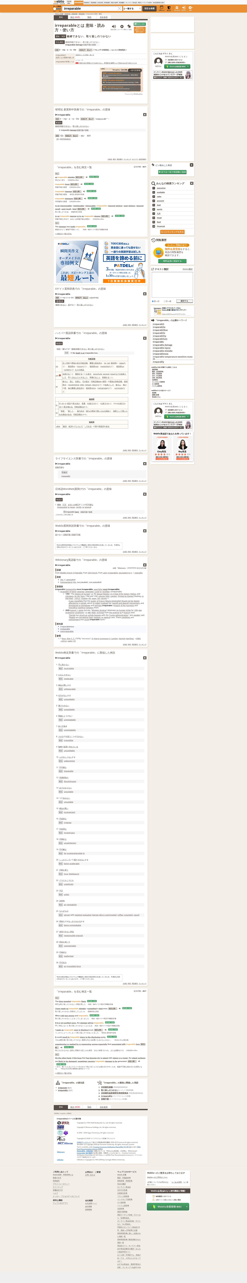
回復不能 (80, 130)
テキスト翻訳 (162, 269)
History (126, 594)
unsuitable (68, 791)
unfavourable (70, 689)
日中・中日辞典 (157, 375)
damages (69, 199)
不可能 (77, 534)
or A (112, 594)
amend (88, 507)
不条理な (63, 829)
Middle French (66, 573)
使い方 (169, 10)
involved (104, 603)
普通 (83, 403)
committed (92, 1009)
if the (74, 1058)
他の (70, 388)
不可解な (63, 849)
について (79, 426)
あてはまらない (65, 788)
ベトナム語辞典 (157, 386)
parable (79, 573)
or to (79, 216)
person (67, 915)
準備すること (95, 377)
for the (77, 596)
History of (79, 594)
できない (67, 126)
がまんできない (64, 675)
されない (81, 860)
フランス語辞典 (123, 1196)
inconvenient (69, 812)
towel (125, 1058)
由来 (123, 374)
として (111, 385)
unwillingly (68, 884)
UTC (142, 568)
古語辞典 (155, 380)
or (83, 507)
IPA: (62, 580)
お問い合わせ (90, 1175)
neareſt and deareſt (120, 603)
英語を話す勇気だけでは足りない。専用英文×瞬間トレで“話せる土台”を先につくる (108, 63)
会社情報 (88, 1206)
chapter (84, 598)
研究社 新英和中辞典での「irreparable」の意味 (82, 109)
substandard (74, 619)
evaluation (87, 915)
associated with (119, 1044)
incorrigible (69, 668)
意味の (112, 381)
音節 (57, 136)
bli (82, 136)
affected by (73, 603)
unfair (66, 894)
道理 (65, 747)
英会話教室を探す (158, 2)
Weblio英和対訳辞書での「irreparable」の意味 (82, 525)
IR (58, 139)
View (116, 594)
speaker (136, 615)
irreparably (65, 476)
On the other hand (63, 1058)
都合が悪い (62, 685)
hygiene (97, 617)
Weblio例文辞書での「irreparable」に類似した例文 (85, 652)
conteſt (83, 603)
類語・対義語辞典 (124, 1178)
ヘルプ (55, 1193)
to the (88, 1037)
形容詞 (101, 426)
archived (100, 612)
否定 (68, 363)
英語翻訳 (122, 2)
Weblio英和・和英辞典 (85, 1151)
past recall (66, 209)
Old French (92, 573)
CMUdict (60, 1160)
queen (93, 601)
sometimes (82, 1061)
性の (66, 777)
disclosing (95, 1037)
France (102, 601)
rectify (78, 507)
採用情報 (88, 1209)
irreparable (81, 1153)
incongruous (69, 832)
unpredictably (70, 946)
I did (62, 1016)
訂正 (64, 504)
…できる (88, 426)
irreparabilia (159, 327)
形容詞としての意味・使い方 (85, 55)
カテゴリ (135, 159)
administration (121, 615)
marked (72, 1044)
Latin (105, 573)
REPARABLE (65, 139)
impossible (62, 507)
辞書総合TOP (58, 1190)
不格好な (63, 952)
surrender (118, 388)
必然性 (62, 901)
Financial (161, 226)
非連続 (62, 777)
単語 (82, 370)
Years (82, 596)
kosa (79, 1058)
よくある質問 (177, 1182)
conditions (79, 612)
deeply (136, 601)
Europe (87, 594)
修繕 (57, 126)
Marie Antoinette (113, 601)
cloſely (97, 603)
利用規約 (56, 1181)
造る (107, 426)
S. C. (73, 638)
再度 (62, 411)
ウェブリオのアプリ (60, 1203)
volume (102, 596)
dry (98, 1058)
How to (97, 638)
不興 (61, 870)
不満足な (63, 839)
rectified (105, 591)
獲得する (78, 374)
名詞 (70, 426)
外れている (73, 747)
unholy (91, 615)
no (105, 363)
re (91, 297)
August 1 (74, 610)
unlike (67, 370)
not (108, 363)
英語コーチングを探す (145, 2)
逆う (69, 736)
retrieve (119, 206)
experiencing (61, 1044)
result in (66, 1037)
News (93, 612)
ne (57, 366)
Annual (100, 594)
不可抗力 (63, 962)
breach (117, 605)
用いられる (101, 411)
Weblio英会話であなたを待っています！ (172, 433)
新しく (70, 411)
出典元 (110, 159)
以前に (78, 381)
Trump (112, 615)
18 (137, 568)
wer (100, 381)
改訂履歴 (89, 1153)
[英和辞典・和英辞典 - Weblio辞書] (59, 1)
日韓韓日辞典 (122, 1193)
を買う (65, 870)
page (96, 598)
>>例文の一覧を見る (63, 234)
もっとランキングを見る (172, 231)
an (56, 177)
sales (159, 197)
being (74, 591)
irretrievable (78, 206)
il (60, 403)
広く (64, 363)
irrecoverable (66, 206)
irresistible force (74, 966)
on (117, 610)
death (78, 353)
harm (67, 184)
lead (159, 205)
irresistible (68, 740)
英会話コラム (156, 397)
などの (77, 370)
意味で (94, 411)
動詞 (65, 426)
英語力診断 (114, 2)
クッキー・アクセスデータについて (66, 1196)
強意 (115, 411)
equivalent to (124, 573)
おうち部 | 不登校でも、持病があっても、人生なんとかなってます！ (129, 1258)
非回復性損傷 (107, 1087)
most (105, 589)
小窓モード (162, 10)
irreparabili (158, 324)
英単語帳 (107, 2)
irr (74, 573)
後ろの (88, 411)
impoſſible (78, 601)
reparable (138, 573)
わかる (78, 921)
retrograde (102, 388)
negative (78, 915)
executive (161, 188)
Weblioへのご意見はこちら (157, 1177)
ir (65, 403)
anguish (79, 935)
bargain (97, 615)
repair (113, 374)
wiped (105, 1058)
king (61, 1001)
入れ (73, 377)
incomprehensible (74, 853)
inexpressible (70, 935)
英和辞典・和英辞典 (71, 14)
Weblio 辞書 (59, 14)
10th (136, 610)
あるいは (71, 504)
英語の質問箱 (122, 1212)
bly (62, 135)
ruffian (120, 915)
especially (102, 1044)
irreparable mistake (162, 351)
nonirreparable (66, 631)
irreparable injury (161, 348)
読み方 (75, 136)
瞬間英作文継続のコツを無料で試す (139, 30)
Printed (121, 596)
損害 (87, 130)
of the (120, 594)
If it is (57, 1023)
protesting (69, 612)
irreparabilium (160, 339)
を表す (78, 363)
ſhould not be (127, 601)
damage (73, 130)
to (68, 507)
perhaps (98, 605)
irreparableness (160, 354)
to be (57, 206)
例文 (72, 17)
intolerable (68, 678)
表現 (61, 931)
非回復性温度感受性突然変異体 (114, 1093)
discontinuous (70, 781)
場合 (107, 411)
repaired (80, 591)
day (140, 610)
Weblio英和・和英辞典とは (63, 1174)
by (126, 596)
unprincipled (110, 915)
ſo (93, 603)
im (63, 403)
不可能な (89, 504)
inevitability (72, 904)
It (55, 1037)
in (56, 216)
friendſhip (73, 607)
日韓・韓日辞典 (157, 378)
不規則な (63, 818)
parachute (97, 374)
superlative (98, 589)
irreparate (62, 1088)
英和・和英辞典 (157, 373)
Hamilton (130, 638)
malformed (68, 956)
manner (73, 216)
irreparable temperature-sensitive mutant (172, 358)
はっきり (72, 921)
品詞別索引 (142, 159)
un (123, 366)
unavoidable (69, 699)
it (109, 638)
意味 (73, 363)
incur (66, 874)
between (90, 607)
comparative (71, 589)
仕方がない (62, 695)
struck (82, 615)
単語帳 (154, 393)
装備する (105, 377)
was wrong (69, 1016)
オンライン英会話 (131, 2)
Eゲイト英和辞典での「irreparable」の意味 (80, 288)
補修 (59, 504)
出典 (114, 568)
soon (73, 1023)
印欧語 (91, 359)
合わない (66, 798)
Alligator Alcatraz (99, 610)
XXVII (107, 596)
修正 (77, 504)
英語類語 (93, 2)
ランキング (127, 159)
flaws (83, 1001)
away (122, 363)
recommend (74, 385)
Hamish (122, 638)
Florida (72, 615)
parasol (106, 374)
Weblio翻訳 (188, 269)
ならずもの (63, 911)
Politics (133, 594)
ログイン (183, 10)
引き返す (86, 381)
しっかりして (64, 860)
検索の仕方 (57, 1178)
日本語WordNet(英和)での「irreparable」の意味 (83, 489)
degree (97, 216)
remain (88, 385)
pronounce (104, 638)
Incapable (64, 591)
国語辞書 (155, 369)
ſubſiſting (82, 607)
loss (138, 1044)
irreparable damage (162, 345)
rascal (136, 915)
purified (67, 1023)
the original (114, 612)
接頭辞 (113, 363)
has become (91, 1058)
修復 (57, 305)
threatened (73, 605)
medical (107, 617)
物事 (60, 747)
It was (71, 601)
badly (72, 227)
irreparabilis (113, 573)
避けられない (63, 705)
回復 (61, 126)
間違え (61, 716)
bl (98, 297)
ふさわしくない (65, 757)
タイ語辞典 (155, 384)
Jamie (81, 610)
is (101, 1058)
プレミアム (177, 10)
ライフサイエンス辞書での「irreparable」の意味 (83, 458)
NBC (89, 612)
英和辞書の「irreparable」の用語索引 (63, 1113)
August (127, 612)
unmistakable (70, 720)
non (96, 366)
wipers (115, 1058)
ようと (78, 377)
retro (93, 388)
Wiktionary (121, 568)
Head (159, 218)
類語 (89, 17)
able (58, 426)
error (76, 1030)
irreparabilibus (160, 330)
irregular (68, 822)
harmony (130, 605)
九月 (159, 214)
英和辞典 (82, 14)
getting (85, 617)
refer (82, 385)
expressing (86, 1044)
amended (89, 591)
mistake (71, 177)
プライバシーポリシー (61, 1184)
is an (83, 353)
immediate (85, 605)
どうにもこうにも (66, 880)
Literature (69, 596)
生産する (66, 374)
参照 (104, 381)
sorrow (95, 1044)
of (70, 591)
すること (84, 377)
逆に (71, 381)
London (113, 596)
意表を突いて (64, 942)
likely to (61, 1061)
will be (90, 1023)
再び (124, 385)
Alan (69, 638)
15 (139, 568)
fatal (75, 209)
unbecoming (69, 761)
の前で (90, 403)
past (126, 206)
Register (106, 594)
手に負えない (63, 664)
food (91, 617)
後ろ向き (80, 411)
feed (159, 222)
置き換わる (68, 407)
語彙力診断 (155, 395)
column (104, 598)
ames (130, 596)
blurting (84, 1030)
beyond (111, 206)
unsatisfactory (70, 843)
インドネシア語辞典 (158, 382)
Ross (64, 638)
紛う (60, 726)
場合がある (67, 414)
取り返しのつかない (81, 126)
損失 (59, 349)
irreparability (159, 336)
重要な (92, 363)
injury (79, 366)
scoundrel (128, 915)
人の (60, 736)
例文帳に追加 (94, 177)
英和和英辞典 (78, 2)
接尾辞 (91, 422)
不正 (61, 890)
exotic (159, 209)
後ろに (65, 381)
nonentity (105, 366)
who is (102, 915)
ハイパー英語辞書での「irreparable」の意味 (81, 333)
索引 (114, 159)
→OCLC (77, 598)
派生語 (97, 363)
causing (91, 1061)
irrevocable (90, 206)
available (161, 192)
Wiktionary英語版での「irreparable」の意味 (81, 560)
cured (96, 591)
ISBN (138, 638)
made (63, 1009)
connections (134, 603)
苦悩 (72, 931)
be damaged (71, 1061)
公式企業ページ (91, 1203)
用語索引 (120, 159)
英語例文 (87, 2)
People (72, 617)
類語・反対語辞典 (157, 371)
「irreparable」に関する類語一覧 (64, 514)
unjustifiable (69, 750)
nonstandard (66, 582)
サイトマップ (58, 1187)
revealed (67, 1001)
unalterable (74, 863)
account (160, 201)
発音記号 (68, 136)
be (65, 853)
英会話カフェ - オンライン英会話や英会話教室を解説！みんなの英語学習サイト (129, 1249)
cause (86, 619)
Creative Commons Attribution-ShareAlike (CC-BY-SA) (112, 1147)
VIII (89, 598)
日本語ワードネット (84, 1142)
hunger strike (125, 610)
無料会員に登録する (172, 261)
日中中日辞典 (122, 1190)
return (95, 385)
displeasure (74, 874)
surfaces (141, 1058)
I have (57, 1009)
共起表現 (100, 2)
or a (120, 1058)
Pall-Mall (69, 598)
